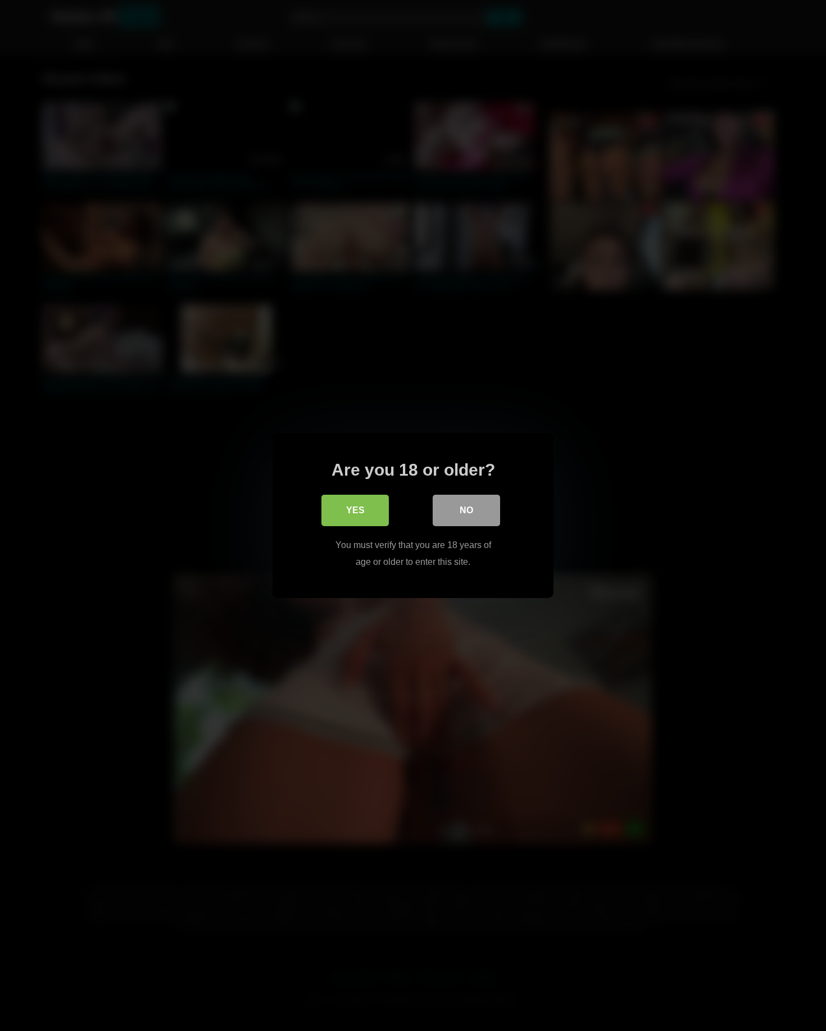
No (466, 510)
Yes (355, 510)
